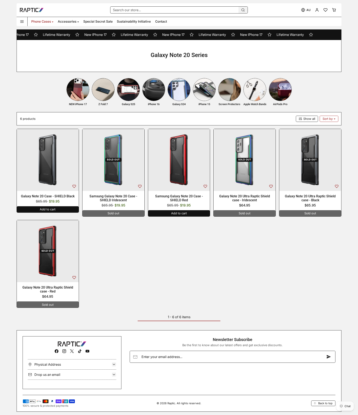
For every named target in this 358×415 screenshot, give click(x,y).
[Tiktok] (79, 351)
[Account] (317, 10)
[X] (72, 351)
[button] (306, 10)
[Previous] (21, 160)
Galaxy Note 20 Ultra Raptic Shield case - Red (47, 289)
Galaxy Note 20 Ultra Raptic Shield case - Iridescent (244, 198)
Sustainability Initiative (134, 21)
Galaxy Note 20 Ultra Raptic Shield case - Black (310, 198)
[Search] (243, 10)
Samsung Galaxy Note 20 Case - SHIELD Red (179, 198)
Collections (167, 66)
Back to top (325, 403)
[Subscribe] (329, 356)
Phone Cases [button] (41, 21)
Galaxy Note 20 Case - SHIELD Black (48, 196)
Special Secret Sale (98, 21)
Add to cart (48, 209)
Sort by (328, 118)
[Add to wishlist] (74, 186)
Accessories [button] (67, 21)
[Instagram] (64, 351)
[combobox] (179, 9)
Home (151, 66)
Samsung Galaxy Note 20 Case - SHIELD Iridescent (113, 198)
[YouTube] (87, 351)
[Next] (75, 160)
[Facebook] (56, 351)
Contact (161, 21)
